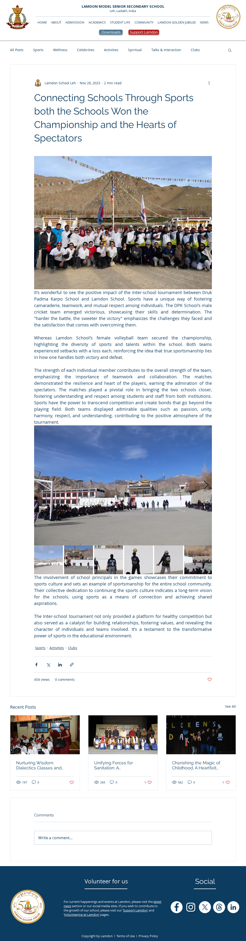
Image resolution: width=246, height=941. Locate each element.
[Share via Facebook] (36, 664)
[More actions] (209, 83)
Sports (38, 50)
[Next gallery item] (206, 485)
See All (230, 706)
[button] (230, 50)
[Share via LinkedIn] (60, 664)
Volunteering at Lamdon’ (81, 914)
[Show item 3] (108, 559)
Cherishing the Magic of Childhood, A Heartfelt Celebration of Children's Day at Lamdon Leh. (197, 765)
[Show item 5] (168, 559)
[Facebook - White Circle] (177, 907)
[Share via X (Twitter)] (48, 664)
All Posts (17, 50)
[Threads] (219, 907)
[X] (205, 907)
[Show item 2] (78, 559)
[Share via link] (71, 664)
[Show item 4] (138, 559)
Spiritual (135, 50)
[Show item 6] (198, 559)
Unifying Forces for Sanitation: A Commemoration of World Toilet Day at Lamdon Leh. (121, 765)
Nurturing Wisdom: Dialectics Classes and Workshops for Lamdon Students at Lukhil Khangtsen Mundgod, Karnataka (40, 765)
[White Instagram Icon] (191, 907)
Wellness (60, 50)
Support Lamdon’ (135, 910)
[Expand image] (123, 485)
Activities (111, 50)
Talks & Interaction (166, 50)
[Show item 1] (48, 559)
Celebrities (85, 50)
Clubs (195, 50)
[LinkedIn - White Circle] (233, 907)
